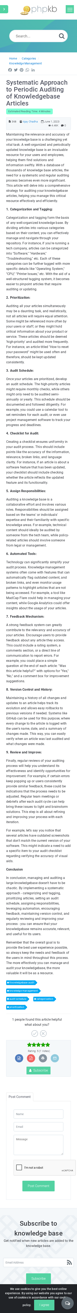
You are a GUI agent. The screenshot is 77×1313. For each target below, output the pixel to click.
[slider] (38, 1044)
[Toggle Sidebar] (4, 9)
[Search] (62, 36)
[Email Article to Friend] (55, 1058)
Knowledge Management (25, 63)
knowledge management (23, 990)
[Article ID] (9, 121)
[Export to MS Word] (19, 1058)
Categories (29, 58)
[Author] (21, 121)
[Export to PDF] (30, 1058)
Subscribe (40, 1070)
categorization (45, 999)
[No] (43, 1032)
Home (13, 58)
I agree (44, 1305)
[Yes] (34, 1032)
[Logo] (38, 9)
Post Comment (38, 1186)
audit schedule (17, 999)
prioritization (16, 1007)
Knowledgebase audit (21, 982)
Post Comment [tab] (20, 1097)
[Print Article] (43, 1058)
